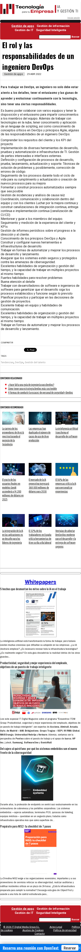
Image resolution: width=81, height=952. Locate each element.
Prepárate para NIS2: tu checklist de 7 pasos (25, 826)
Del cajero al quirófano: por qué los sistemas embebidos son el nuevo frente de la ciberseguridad (38, 750)
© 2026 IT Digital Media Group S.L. (21, 927)
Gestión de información (53, 26)
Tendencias (7, 362)
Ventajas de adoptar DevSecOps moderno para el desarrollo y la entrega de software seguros (65, 538)
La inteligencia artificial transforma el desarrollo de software (66, 432)
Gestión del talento (35, 362)
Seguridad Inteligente (51, 30)
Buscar (75, 36)
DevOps (19, 362)
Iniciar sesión (73, 18)
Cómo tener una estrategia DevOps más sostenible (32, 388)
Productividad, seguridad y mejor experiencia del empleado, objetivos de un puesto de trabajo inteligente (33, 665)
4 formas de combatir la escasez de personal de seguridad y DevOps (40, 392)
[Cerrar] (79, 948)
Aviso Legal (56, 927)
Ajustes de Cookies (33, 930)
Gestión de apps (22, 26)
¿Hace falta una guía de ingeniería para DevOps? (31, 384)
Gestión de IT (24, 30)
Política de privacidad (64, 930)
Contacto (40, 933)
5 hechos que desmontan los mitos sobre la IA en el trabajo (33, 589)
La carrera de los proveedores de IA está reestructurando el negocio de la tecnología (13, 436)
